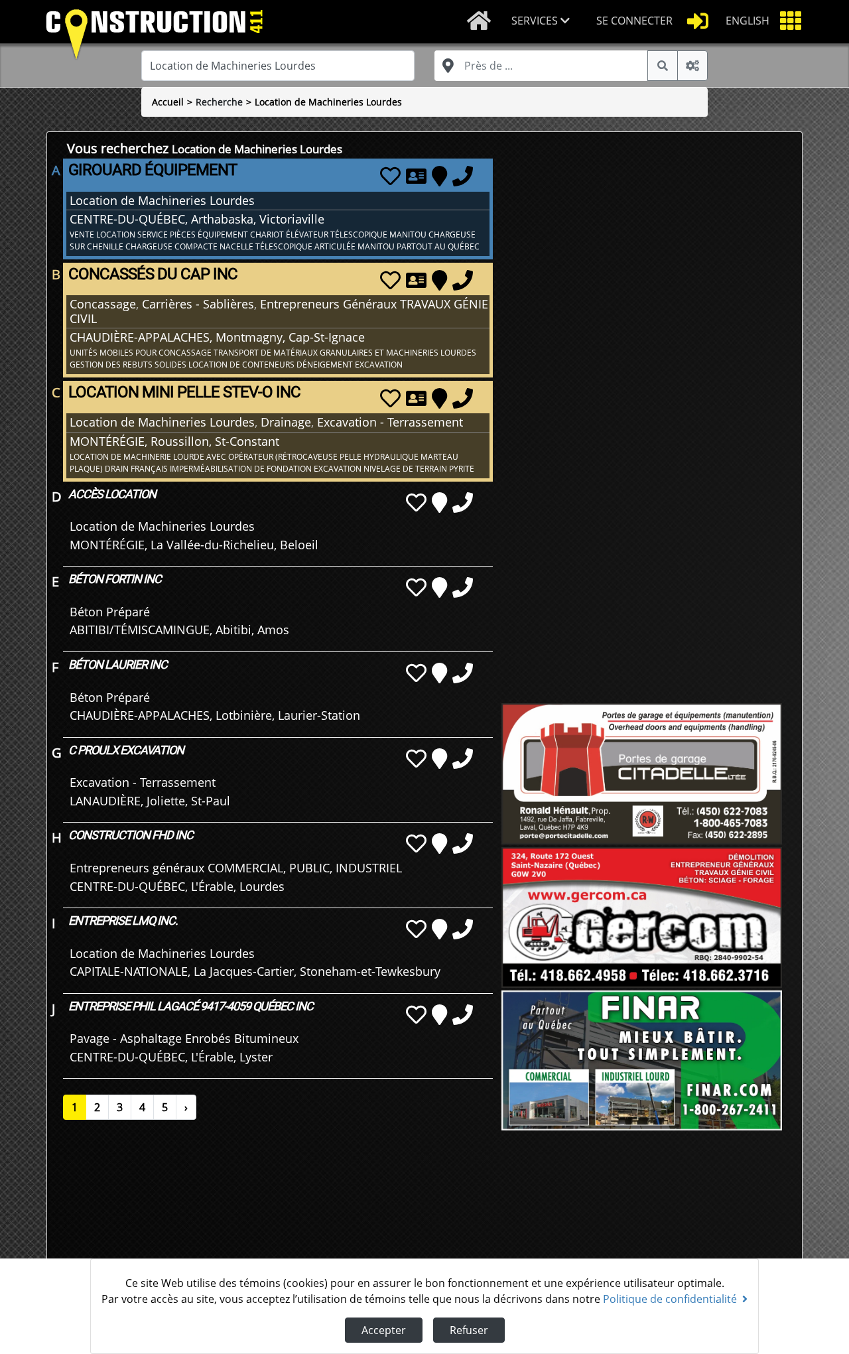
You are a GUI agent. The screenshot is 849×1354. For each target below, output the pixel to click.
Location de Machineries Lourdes (328, 102)
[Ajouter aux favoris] (390, 176)
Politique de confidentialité (670, 1299)
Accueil (168, 102)
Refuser (469, 1330)
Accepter (383, 1330)
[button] (543, 21)
